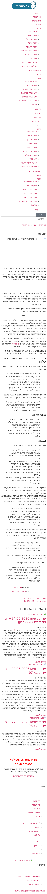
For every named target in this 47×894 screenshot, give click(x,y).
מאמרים (38, 25)
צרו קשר (38, 109)
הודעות (34, 104)
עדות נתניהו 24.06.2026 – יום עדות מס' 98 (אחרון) (25, 620)
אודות (39, 78)
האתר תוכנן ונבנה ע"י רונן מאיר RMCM (29, 891)
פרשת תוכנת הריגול (29, 62)
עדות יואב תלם (31, 54)
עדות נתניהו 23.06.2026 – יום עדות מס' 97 (25, 671)
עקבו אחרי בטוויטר (29, 89)
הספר (39, 74)
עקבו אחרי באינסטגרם (28, 101)
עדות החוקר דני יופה (29, 51)
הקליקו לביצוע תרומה (23, 776)
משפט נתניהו (32, 31)
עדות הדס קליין (31, 39)
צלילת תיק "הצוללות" (29, 66)
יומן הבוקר (37, 17)
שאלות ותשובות (35, 71)
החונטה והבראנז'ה (19, 591)
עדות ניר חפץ (31, 47)
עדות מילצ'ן (32, 43)
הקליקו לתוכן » (40, 662)
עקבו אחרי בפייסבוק (29, 93)
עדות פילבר (32, 35)
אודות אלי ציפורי (30, 81)
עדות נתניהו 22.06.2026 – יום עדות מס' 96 (25, 724)
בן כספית (15, 344)
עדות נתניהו (36, 21)
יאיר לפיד (33, 58)
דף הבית (38, 13)
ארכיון (39, 28)
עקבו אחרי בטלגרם (29, 97)
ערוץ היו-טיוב (32, 85)
